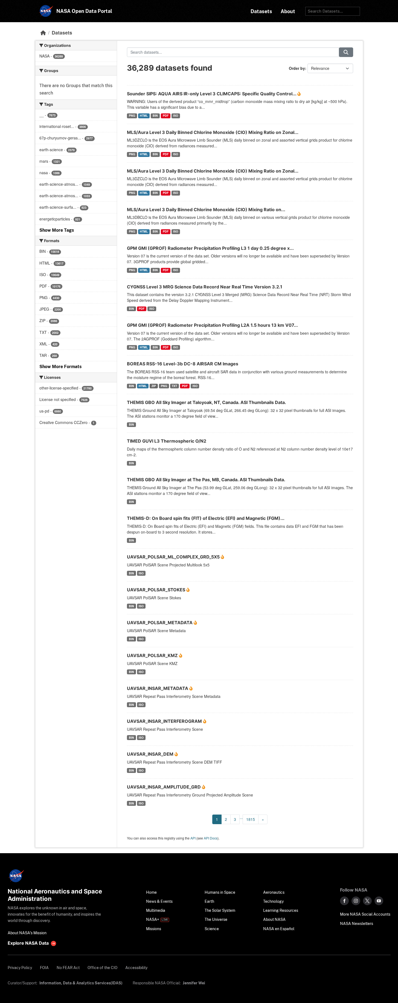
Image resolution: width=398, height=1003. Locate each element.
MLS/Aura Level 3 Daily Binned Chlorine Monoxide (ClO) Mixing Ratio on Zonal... (212, 132)
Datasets (62, 32)
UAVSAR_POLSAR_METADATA (160, 622)
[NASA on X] (367, 900)
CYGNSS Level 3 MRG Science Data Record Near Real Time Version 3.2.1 (204, 287)
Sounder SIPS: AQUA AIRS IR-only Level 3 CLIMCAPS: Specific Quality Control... (212, 93)
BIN (155, 115)
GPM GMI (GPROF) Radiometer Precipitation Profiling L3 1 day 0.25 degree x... (210, 248)
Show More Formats (60, 366)
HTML (144, 115)
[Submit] (346, 52)
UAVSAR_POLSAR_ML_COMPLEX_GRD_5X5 (174, 557)
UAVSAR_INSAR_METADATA (158, 688)
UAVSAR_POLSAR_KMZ (153, 655)
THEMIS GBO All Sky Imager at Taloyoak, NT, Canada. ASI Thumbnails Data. (206, 402)
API (193, 838)
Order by (297, 68)
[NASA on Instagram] (355, 900)
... (241, 817)
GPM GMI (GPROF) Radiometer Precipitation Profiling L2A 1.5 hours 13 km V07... (212, 325)
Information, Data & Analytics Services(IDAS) (81, 983)
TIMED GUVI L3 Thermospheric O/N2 (166, 441)
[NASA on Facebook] (344, 900)
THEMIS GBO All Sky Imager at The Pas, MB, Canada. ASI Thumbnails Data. (206, 479)
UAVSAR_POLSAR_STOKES (156, 589)
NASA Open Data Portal (84, 11)
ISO (175, 115)
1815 (250, 819)
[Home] (43, 32)
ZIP (154, 386)
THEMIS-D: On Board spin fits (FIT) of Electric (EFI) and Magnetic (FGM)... (205, 518)
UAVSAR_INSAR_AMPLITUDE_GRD (164, 787)
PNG (132, 115)
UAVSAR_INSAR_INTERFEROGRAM (165, 721)
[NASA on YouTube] (378, 900)
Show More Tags (56, 230)
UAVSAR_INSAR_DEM (151, 754)
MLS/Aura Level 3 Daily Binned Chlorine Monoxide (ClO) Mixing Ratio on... (206, 209)
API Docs (210, 838)
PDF (166, 115)
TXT (174, 386)
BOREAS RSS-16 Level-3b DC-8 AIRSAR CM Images (182, 363)
